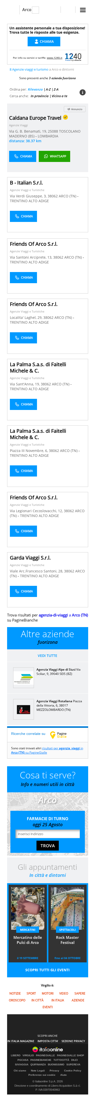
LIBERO (16, 1055)
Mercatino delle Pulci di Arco (27, 940)
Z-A (56, 89)
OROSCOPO (17, 1000)
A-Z (48, 89)
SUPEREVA (73, 1064)
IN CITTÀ (37, 1000)
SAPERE (79, 993)
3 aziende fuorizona (62, 78)
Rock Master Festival (67, 940)
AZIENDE (78, 1000)
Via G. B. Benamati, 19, (28, 131)
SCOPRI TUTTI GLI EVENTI (47, 969)
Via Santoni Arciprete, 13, (31, 257)
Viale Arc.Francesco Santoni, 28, (37, 571)
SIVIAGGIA (21, 1064)
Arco (26, 9)
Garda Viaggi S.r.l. (30, 557)
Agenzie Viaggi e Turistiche (27, 190)
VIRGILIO (28, 1055)
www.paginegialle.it (62, 735)
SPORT (31, 993)
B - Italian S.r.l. (26, 182)
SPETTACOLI (67, 930)
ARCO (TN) (68, 196)
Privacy (54, 1070)
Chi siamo (20, 1070)
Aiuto (63, 1074)
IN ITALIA (57, 1000)
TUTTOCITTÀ (61, 1060)
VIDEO (63, 993)
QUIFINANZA (38, 1064)
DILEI (74, 1060)
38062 (53, 196)
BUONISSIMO (56, 1064)
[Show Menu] (83, 10)
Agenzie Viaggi (18, 125)
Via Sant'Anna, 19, (25, 384)
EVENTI (48, 1007)
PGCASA (22, 1060)
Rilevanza (35, 89)
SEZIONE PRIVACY (73, 1041)
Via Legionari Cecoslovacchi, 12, (37, 510)
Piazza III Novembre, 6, (29, 450)
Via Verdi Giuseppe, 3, (29, 196)
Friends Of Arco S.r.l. (34, 243)
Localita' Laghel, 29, (26, 317)
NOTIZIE (15, 993)
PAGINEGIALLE (45, 1055)
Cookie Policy (72, 1070)
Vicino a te (59, 96)
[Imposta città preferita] (13, 9)
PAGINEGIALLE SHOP (70, 1055)
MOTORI (47, 993)
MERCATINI (27, 930)
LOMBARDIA (48, 136)
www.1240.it (54, 57)
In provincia (40, 96)
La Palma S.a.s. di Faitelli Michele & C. (38, 367)
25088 (53, 131)
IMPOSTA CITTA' (47, 1041)
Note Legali (38, 1070)
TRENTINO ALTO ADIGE (29, 200)
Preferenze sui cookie (41, 1074)
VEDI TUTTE (47, 655)
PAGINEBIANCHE (40, 1060)
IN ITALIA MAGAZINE (20, 1041)
